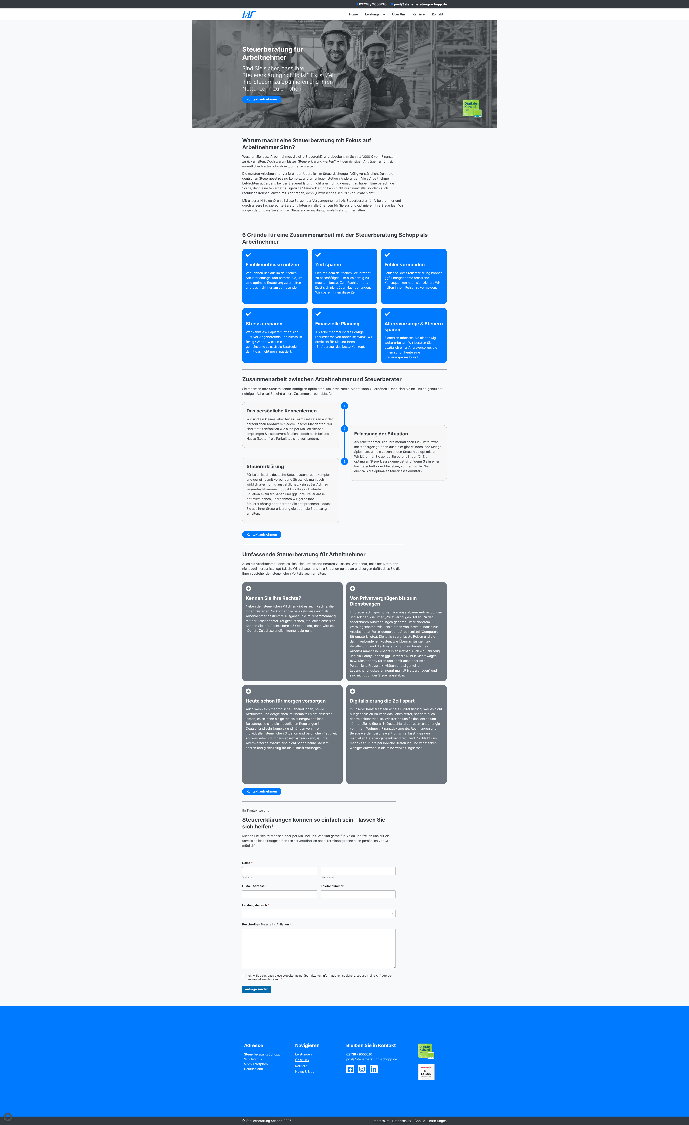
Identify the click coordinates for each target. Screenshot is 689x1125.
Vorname (247, 877)
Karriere (419, 14)
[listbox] (319, 913)
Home (353, 14)
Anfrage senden (256, 989)
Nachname (327, 877)
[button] (8, 1117)
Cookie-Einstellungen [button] (430, 1121)
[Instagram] (362, 1069)
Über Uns (399, 14)
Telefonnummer (333, 886)
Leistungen (373, 14)
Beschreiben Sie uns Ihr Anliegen (266, 924)
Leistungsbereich (255, 905)
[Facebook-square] (350, 1069)
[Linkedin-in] (374, 1069)
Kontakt (437, 14)
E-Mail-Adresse (254, 886)
